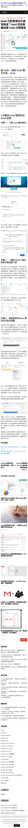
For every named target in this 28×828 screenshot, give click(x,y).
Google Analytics (6, 735)
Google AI (4, 732)
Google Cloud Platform (8, 743)
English (3, 794)
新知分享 (3, 783)
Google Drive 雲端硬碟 (7, 754)
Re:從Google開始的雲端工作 (13, 3)
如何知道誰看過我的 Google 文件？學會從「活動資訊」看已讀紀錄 (14, 632)
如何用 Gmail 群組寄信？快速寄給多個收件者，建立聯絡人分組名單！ (13, 603)
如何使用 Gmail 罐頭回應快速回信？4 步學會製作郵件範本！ (13, 555)
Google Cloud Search (7, 746)
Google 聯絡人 (5, 780)
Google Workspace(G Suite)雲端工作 (15, 18)
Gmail (2, 18)
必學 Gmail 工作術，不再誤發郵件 (10, 664)
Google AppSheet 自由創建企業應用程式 (13, 810)
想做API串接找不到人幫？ (8, 813)
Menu (5, 12)
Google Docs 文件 (6, 751)
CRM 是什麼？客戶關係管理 (9, 808)
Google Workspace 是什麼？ (9, 805)
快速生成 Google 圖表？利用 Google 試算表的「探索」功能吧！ (13, 499)
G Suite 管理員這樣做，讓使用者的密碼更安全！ (13, 715)
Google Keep (4, 759)
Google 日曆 (4, 778)
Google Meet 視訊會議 (7, 762)
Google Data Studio (7, 748)
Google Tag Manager (7, 772)
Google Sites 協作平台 (7, 767)
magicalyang (6, 31)
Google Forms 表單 (6, 756)
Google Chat (4, 740)
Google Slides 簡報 (6, 770)
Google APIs (4, 738)
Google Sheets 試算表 (7, 764)
